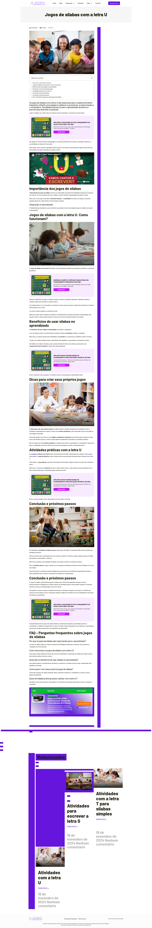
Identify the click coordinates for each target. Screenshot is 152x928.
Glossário (81, 3)
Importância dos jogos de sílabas (41, 83)
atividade (89, 454)
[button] (92, 78)
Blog (60, 3)
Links (88, 3)
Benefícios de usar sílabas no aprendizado (44, 87)
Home (54, 3)
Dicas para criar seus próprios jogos (43, 89)
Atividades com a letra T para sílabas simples (107, 803)
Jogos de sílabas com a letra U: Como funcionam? (47, 85)
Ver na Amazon (85, 704)
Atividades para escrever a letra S (78, 813)
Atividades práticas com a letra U (42, 91)
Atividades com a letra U (49, 877)
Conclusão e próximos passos (41, 93)
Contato (98, 3)
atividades (40, 150)
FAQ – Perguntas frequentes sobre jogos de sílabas (47, 97)
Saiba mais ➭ (72, 826)
